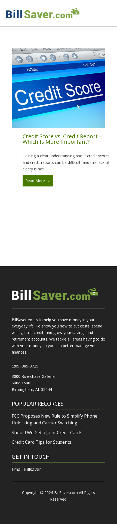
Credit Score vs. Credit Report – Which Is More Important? (62, 139)
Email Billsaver (26, 469)
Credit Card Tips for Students (41, 442)
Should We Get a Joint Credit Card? (47, 433)
